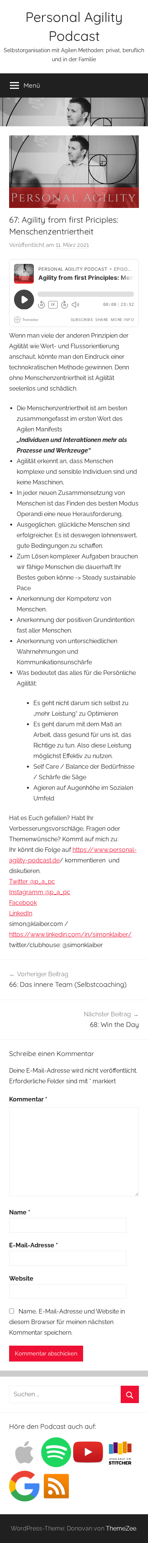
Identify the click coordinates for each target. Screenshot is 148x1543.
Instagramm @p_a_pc (39, 892)
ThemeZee (121, 1528)
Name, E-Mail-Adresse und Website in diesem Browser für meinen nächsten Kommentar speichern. (67, 1322)
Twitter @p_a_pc (32, 881)
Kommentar (28, 1099)
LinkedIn (20, 913)
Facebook (23, 902)
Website (21, 1278)
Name (19, 1212)
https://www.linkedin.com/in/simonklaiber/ (70, 934)
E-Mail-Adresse (33, 1245)
